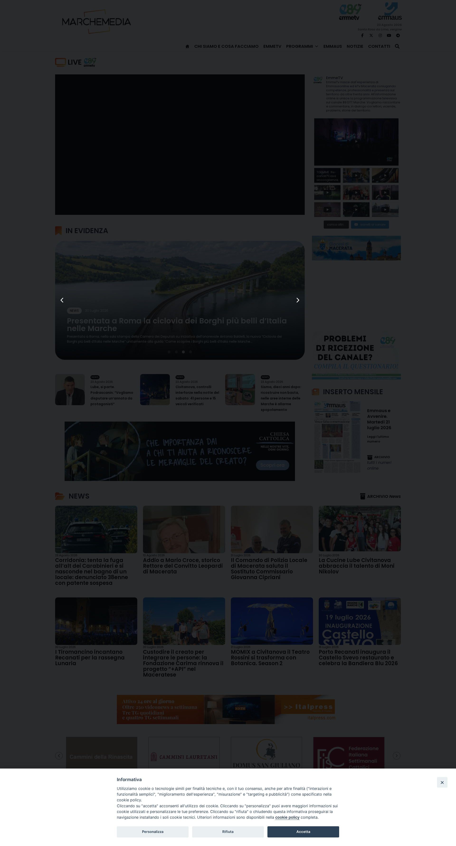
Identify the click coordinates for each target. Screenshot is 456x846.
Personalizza (152, 832)
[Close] (442, 782)
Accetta (303, 832)
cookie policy (287, 817)
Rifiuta (227, 832)
